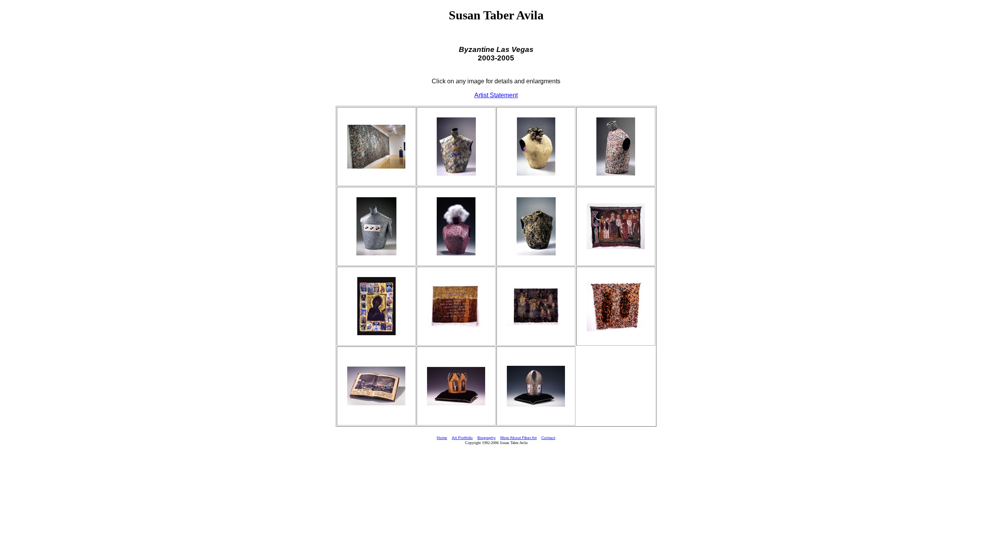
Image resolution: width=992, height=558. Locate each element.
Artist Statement (496, 95)
